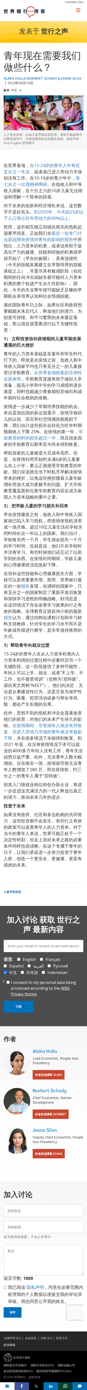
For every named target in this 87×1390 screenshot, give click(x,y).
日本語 (32, 972)
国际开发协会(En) (42, 1365)
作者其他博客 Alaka (48, 1075)
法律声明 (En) (12, 1338)
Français (52, 959)
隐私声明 (35, 1287)
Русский (60, 966)
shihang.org (74, 2)
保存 (12, 1312)
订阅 (19, 1006)
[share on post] (36, 1386)
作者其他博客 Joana (48, 1154)
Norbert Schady (42, 78)
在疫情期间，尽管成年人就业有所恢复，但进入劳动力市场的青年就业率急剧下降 (43, 731)
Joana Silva (70, 78)
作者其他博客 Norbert (50, 1114)
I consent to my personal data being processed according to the (43, 988)
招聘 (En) (46, 1338)
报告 (25, 586)
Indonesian (57, 972)
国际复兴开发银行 (15, 1365)
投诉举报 (9, 1345)
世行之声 (54, 32)
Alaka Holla (15, 78)
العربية (38, 966)
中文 (14, 90)
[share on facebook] (21, 1386)
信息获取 (30, 1338)
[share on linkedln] (51, 1386)
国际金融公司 (66, 1365)
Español (16, 966)
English (29, 959)
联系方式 (62, 1338)
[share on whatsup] (65, 1386)
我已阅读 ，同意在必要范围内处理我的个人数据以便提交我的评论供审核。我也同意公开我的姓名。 (45, 1294)
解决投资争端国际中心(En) (53, 1371)
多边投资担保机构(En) (18, 1371)
